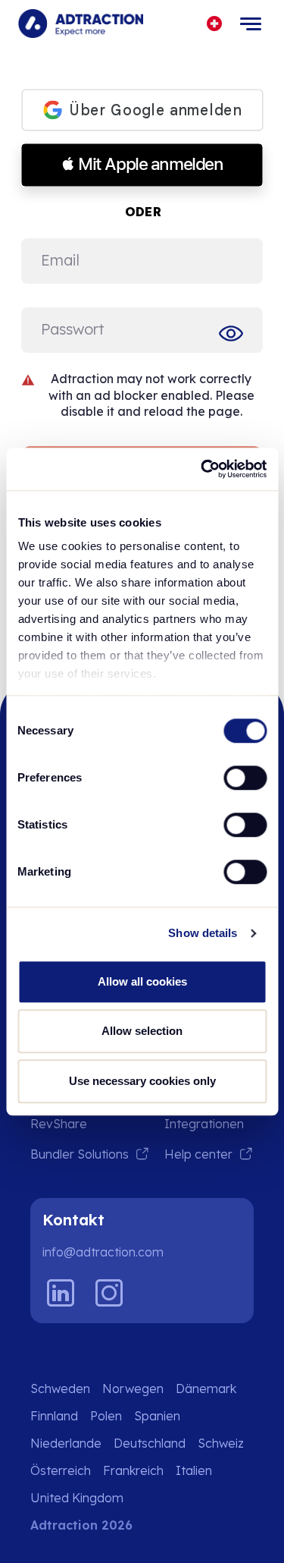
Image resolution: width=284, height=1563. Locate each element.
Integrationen (204, 1123)
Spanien (157, 1415)
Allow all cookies (142, 981)
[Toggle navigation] (251, 23)
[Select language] (214, 23)
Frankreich (133, 1470)
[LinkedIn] (60, 1293)
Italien (194, 1470)
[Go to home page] (80, 23)
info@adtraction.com (103, 1252)
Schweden (60, 1388)
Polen (106, 1415)
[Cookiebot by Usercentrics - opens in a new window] (202, 469)
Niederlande (65, 1443)
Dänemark (206, 1388)
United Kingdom (76, 1497)
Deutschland (150, 1443)
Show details (202, 932)
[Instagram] (109, 1293)
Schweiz (221, 1443)
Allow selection (142, 1030)
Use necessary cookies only (142, 1080)
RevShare (58, 1123)
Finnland (54, 1415)
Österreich (60, 1470)
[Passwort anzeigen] (234, 333)
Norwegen (133, 1388)
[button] (142, 165)
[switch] (245, 778)
